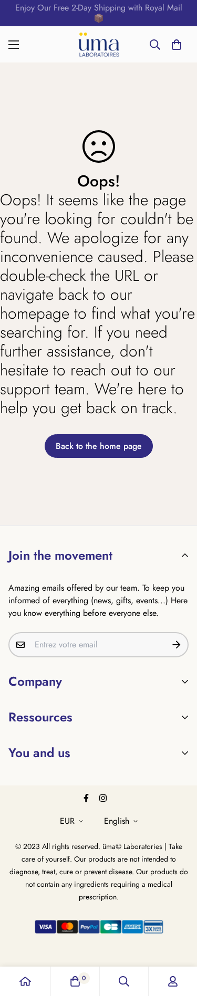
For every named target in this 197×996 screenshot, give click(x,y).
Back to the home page (99, 446)
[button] (176, 45)
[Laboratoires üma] (99, 44)
